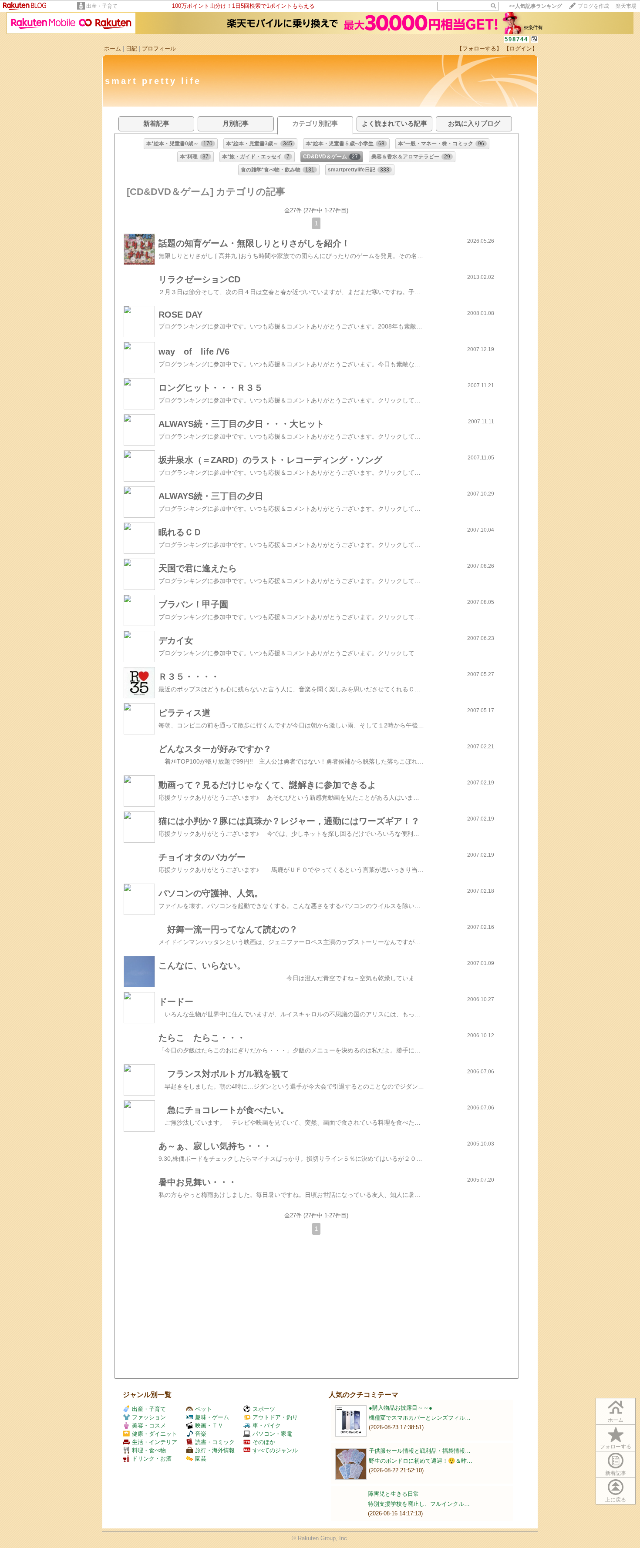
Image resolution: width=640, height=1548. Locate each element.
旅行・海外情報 (215, 1450)
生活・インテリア (154, 1442)
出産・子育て (102, 6)
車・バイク (267, 1425)
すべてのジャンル (275, 1450)
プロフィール (159, 48)
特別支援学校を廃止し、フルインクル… (419, 1504)
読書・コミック (215, 1442)
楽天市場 (626, 6)
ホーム (112, 48)
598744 (516, 39)
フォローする (615, 1447)
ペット (203, 1409)
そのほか (264, 1442)
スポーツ (264, 1409)
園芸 (200, 1458)
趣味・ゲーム (212, 1417)
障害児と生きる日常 (393, 1494)
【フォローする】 (479, 48)
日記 (131, 48)
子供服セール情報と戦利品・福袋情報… (420, 1450)
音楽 (200, 1434)
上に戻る (615, 1500)
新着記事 (615, 1473)
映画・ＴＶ (209, 1425)
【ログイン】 (521, 48)
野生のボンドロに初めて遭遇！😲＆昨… (420, 1461)
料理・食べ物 (149, 1450)
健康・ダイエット (154, 1434)
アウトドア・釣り (275, 1417)
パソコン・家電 (272, 1434)
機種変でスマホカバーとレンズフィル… (420, 1417)
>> (535, 6)
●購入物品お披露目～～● (400, 1407)
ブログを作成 (593, 6)
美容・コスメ (149, 1425)
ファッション (149, 1417)
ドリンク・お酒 (152, 1458)
